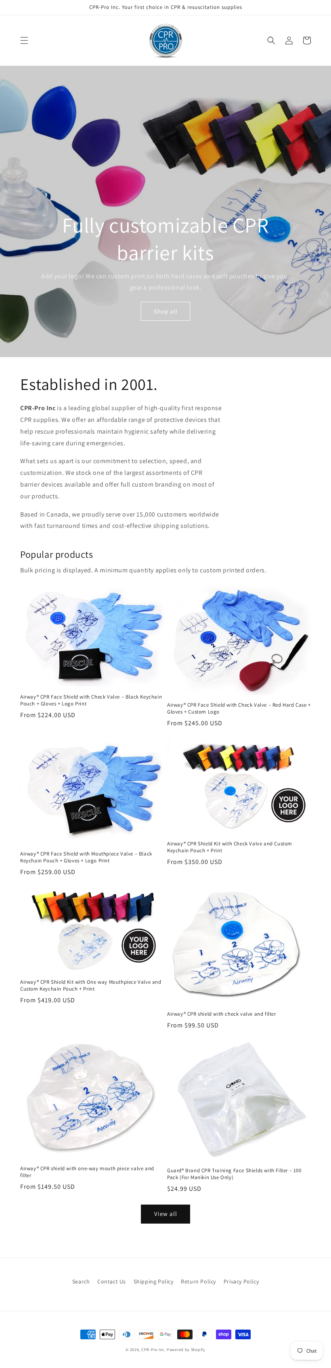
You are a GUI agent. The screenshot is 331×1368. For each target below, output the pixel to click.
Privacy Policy (241, 1281)
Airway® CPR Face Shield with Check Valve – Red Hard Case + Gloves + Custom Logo (239, 708)
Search (81, 1281)
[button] (24, 40)
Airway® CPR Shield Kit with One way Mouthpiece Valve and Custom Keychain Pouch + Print (90, 985)
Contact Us (111, 1281)
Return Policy (198, 1281)
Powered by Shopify (186, 1349)
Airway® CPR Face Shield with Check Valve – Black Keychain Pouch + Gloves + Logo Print (91, 700)
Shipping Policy (154, 1281)
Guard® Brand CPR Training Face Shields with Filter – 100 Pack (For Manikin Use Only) (234, 1174)
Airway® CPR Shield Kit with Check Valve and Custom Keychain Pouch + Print (229, 847)
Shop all (166, 311)
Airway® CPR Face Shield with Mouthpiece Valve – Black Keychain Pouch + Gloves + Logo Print (86, 857)
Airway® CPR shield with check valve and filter (221, 1014)
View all (165, 1214)
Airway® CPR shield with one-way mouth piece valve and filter (87, 1172)
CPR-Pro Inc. (153, 1349)
